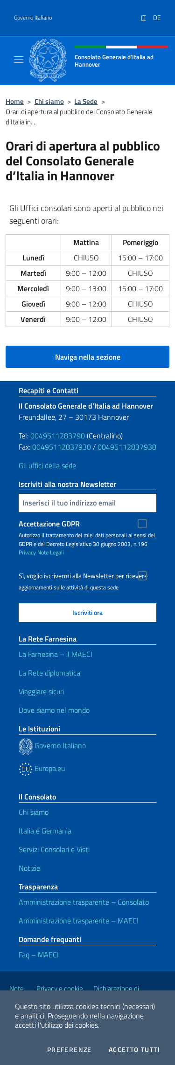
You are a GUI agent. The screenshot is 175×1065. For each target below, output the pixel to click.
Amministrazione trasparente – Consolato (84, 902)
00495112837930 (61, 446)
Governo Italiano (33, 18)
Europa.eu (49, 768)
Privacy (27, 552)
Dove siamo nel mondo (54, 710)
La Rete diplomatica (49, 672)
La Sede (86, 101)
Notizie (29, 868)
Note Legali (50, 552)
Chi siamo (49, 101)
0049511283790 (57, 435)
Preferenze (69, 1049)
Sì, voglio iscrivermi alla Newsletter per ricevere (83, 576)
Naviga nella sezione (87, 356)
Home (15, 101)
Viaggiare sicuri (41, 691)
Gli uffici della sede (47, 465)
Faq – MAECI (39, 954)
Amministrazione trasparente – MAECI (79, 920)
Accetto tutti (134, 1049)
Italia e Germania (45, 830)
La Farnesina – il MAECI (55, 654)
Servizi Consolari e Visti (54, 849)
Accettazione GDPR (49, 523)
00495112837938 (127, 446)
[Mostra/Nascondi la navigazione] (18, 59)
